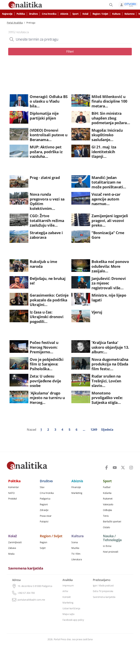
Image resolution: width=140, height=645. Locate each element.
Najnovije (7, 14)
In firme (107, 546)
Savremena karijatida (25, 568)
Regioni (44, 504)
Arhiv (65, 591)
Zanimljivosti (15, 542)
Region (43, 542)
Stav (42, 487)
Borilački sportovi (112, 521)
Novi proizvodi (110, 551)
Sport (75, 14)
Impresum (68, 585)
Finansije (76, 487)
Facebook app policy (73, 619)
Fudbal (106, 487)
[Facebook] (106, 468)
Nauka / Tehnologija (112, 538)
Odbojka (107, 510)
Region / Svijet (100, 14)
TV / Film (75, 553)
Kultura (116, 14)
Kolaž (85, 14)
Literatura (76, 559)
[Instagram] (131, 468)
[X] (123, 468)
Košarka (107, 493)
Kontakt (66, 597)
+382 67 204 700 (26, 592)
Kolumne (129, 14)
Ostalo (106, 527)
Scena (74, 542)
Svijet (42, 548)
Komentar (13, 487)
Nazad (31, 429)
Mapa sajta (68, 614)
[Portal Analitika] (27, 465)
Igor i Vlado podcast (103, 585)
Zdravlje (44, 510)
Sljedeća (107, 429)
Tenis (106, 515)
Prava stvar (46, 515)
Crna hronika (49, 14)
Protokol (12, 498)
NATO (11, 493)
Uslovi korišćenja (71, 608)
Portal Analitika (15, 23)
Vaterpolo (108, 504)
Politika (21, 14)
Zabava (12, 548)
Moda (11, 553)
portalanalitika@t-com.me (31, 599)
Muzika (75, 548)
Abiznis (64, 14)
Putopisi (44, 521)
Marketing (76, 493)
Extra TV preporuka (103, 591)
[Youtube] (115, 468)
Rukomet (108, 498)
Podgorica (45, 498)
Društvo (33, 14)
